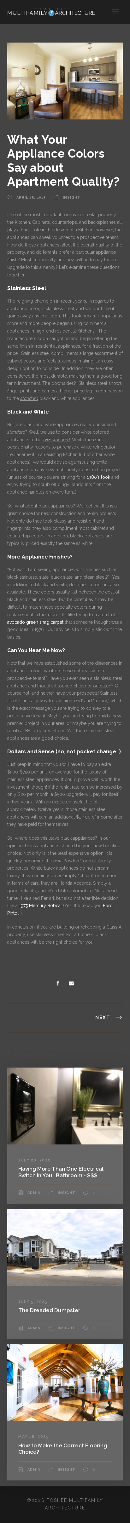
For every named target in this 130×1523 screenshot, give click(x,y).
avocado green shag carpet (35, 622)
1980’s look (98, 477)
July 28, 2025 (34, 1160)
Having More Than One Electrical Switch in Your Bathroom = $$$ (60, 1172)
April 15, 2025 (31, 198)
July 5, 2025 (32, 1302)
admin (34, 1193)
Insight (71, 198)
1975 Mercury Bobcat (40, 905)
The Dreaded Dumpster (49, 1310)
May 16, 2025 (33, 1436)
